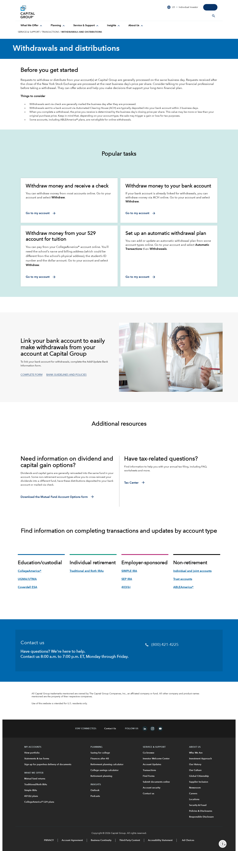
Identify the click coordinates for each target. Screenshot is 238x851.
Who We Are (196, 753)
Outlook (95, 790)
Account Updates (152, 764)
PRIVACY (49, 840)
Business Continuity (101, 840)
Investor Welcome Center (156, 759)
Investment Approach (200, 759)
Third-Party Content (129, 840)
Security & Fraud (197, 805)
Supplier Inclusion (198, 782)
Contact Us (110, 728)
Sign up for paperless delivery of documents (47, 764)
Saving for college (100, 753)
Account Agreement (72, 840)
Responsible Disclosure (201, 817)
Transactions (149, 770)
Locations (194, 799)
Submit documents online (156, 782)
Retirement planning (101, 776)
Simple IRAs (30, 790)
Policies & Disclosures (200, 811)
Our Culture (195, 770)
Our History (195, 764)
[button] (66, 375)
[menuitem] (32, 25)
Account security (151, 788)
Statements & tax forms (36, 759)
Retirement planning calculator (107, 764)
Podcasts (95, 796)
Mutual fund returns (34, 779)
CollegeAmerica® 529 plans (39, 802)
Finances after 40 (100, 759)
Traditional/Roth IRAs (35, 784)
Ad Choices (187, 840)
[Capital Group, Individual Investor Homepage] (45, 11)
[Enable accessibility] (223, 844)
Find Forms (148, 776)
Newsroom (195, 788)
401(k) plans (31, 796)
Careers (193, 793)
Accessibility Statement (160, 840)
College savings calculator (105, 770)
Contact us (148, 793)
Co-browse (148, 753)
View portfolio (32, 753)
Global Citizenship (199, 776)
